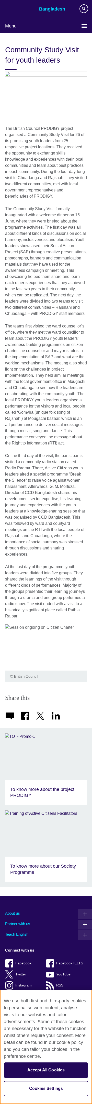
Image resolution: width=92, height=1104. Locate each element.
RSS (59, 985)
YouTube (63, 974)
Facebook (23, 963)
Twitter (20, 974)
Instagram (23, 985)
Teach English (16, 934)
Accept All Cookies (46, 1070)
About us (12, 913)
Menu (11, 25)
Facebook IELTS (69, 963)
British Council (18, 9)
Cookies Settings (46, 1088)
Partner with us (17, 924)
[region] (46, 1047)
